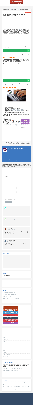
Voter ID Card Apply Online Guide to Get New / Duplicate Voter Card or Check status (25, 125)
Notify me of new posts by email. (10, 199)
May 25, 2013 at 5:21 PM (10, 241)
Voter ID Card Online (13, 143)
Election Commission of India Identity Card (9, 294)
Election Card (15, 142)
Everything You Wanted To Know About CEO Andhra (11, 370)
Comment (6, 176)
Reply (5, 214)
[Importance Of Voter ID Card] (7, 121)
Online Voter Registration (8, 386)
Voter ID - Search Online (7, 296)
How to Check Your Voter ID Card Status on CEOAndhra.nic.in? (12, 372)
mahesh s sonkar (9, 218)
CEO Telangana (5, 335)
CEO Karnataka (5, 339)
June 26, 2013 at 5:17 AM (11, 229)
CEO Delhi (4, 337)
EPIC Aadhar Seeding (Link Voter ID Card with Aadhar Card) (12, 298)
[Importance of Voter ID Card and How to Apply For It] (16, 121)
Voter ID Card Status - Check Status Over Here (21, 143)
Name (6, 186)
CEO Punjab (5, 350)
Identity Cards (18, 142)
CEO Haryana (5, 348)
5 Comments (28, 143)
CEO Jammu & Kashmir (6, 354)
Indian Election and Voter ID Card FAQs (9, 292)
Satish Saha (9, 228)
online (14, 37)
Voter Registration (15, 389)
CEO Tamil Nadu (5, 356)
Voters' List (20, 389)
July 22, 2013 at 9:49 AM (11, 219)
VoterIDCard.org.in (16, 2)
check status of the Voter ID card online (17, 109)
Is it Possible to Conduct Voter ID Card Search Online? (13, 256)
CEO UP (4, 343)
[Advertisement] (16, 22)
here (15, 166)
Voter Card (12, 386)
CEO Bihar (4, 341)
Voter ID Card (16, 386)
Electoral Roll (17, 384)
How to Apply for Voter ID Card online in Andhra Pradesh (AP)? (12, 368)
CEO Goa (4, 352)
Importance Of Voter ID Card (7, 124)
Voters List (24, 389)
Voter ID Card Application (23, 142)
